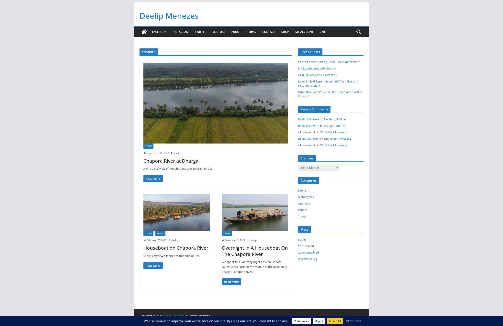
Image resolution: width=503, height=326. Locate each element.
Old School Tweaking (333, 132)
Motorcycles (306, 197)
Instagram (181, 32)
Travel (160, 233)
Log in (302, 239)
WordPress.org (307, 259)
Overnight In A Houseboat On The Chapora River (255, 251)
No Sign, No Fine (335, 119)
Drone (148, 146)
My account (304, 32)
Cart (323, 32)
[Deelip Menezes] (144, 32)
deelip (176, 153)
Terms (251, 32)
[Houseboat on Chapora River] (176, 212)
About (236, 32)
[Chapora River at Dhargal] (215, 103)
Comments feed (308, 252)
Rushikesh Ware (308, 126)
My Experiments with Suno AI (317, 68)
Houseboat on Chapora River (175, 248)
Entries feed (306, 246)
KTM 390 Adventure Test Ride (317, 75)
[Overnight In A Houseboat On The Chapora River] (255, 212)
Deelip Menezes (169, 15)
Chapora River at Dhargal (171, 160)
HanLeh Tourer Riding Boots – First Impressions (329, 62)
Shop (285, 32)
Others (302, 210)
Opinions (304, 203)
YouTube (219, 32)
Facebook (159, 32)
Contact (268, 32)
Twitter (200, 32)
